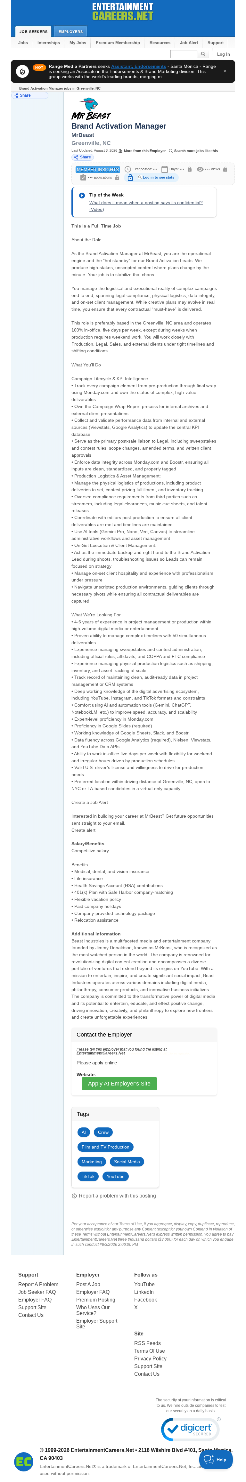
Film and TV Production (105, 1147)
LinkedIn (144, 1292)
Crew (103, 1132)
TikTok (88, 1176)
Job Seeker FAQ (37, 1292)
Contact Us (31, 1315)
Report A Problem (38, 1284)
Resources (160, 42)
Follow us (146, 1275)
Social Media (127, 1161)
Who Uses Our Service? (93, 1310)
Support (216, 42)
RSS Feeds (147, 1343)
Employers (71, 31)
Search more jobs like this (196, 151)
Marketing (92, 1161)
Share (25, 95)
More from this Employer (145, 151)
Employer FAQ (35, 1299)
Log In (223, 54)
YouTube (116, 1176)
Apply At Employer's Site (119, 1083)
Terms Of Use (149, 1351)
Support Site (32, 1307)
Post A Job (88, 1284)
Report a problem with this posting (113, 1196)
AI (84, 1132)
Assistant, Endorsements (138, 66)
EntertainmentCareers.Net (102, 1450)
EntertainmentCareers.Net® (68, 1466)
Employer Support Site (96, 1323)
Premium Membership (118, 42)
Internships (48, 42)
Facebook (145, 1299)
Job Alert (189, 42)
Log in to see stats (158, 177)
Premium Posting (95, 1299)
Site (139, 1333)
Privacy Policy (150, 1358)
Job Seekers (34, 31)
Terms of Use (130, 1224)
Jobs (23, 42)
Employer (88, 1275)
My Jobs (78, 42)
